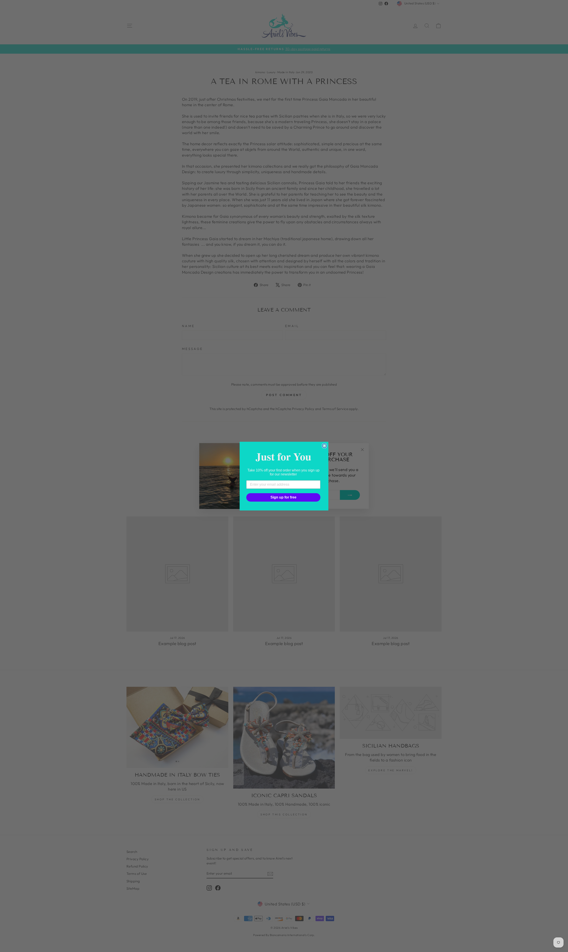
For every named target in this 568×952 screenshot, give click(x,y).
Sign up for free (283, 497)
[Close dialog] (324, 446)
